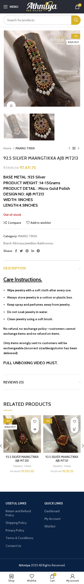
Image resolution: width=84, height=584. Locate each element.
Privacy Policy (15, 530)
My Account (52, 519)
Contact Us (13, 546)
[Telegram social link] (38, 251)
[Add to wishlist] (35, 421)
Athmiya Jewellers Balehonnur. (33, 243)
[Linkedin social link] (32, 251)
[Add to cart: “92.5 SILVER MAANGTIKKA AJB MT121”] (74, 429)
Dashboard (52, 511)
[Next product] (78, 148)
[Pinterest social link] (27, 251)
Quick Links (53, 503)
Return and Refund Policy (18, 513)
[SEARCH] (76, 20)
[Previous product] (69, 148)
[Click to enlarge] (11, 105)
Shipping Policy (16, 523)
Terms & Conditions (19, 538)
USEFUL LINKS (16, 503)
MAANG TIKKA (25, 148)
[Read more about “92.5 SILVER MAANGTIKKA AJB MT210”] (35, 429)
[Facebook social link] (16, 251)
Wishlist (49, 526)
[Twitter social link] (21, 251)
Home (7, 148)
